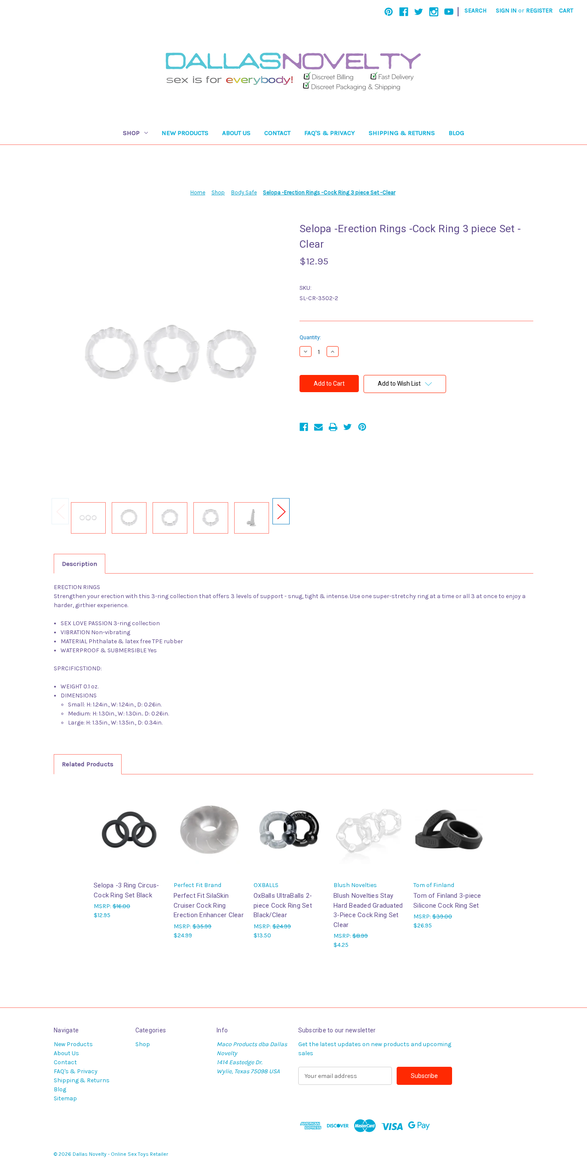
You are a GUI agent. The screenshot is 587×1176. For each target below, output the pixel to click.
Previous (60, 511)
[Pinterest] (388, 11)
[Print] (333, 427)
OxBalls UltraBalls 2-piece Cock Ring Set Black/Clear (283, 905)
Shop (131, 133)
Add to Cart (129, 837)
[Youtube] (448, 11)
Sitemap (65, 1098)
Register (539, 10)
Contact (277, 133)
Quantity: (310, 337)
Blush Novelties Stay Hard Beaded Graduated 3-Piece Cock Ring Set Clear (368, 910)
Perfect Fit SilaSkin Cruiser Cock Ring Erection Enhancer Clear (209, 905)
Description (79, 564)
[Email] (318, 427)
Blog (456, 133)
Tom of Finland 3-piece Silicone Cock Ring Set (447, 900)
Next (281, 511)
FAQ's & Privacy (329, 133)
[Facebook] (403, 11)
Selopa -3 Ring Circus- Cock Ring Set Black (126, 890)
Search (475, 10)
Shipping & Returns (402, 133)
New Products (185, 133)
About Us (236, 133)
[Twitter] (418, 11)
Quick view (128, 822)
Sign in (506, 10)
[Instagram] (433, 11)
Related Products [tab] (87, 764)
